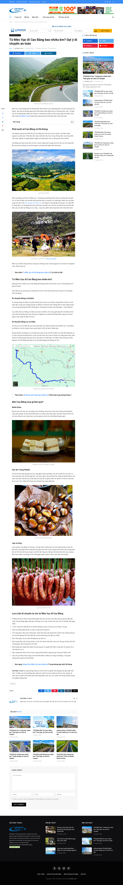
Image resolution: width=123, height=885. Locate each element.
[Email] (3, 130)
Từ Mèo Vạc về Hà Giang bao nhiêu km (37, 272)
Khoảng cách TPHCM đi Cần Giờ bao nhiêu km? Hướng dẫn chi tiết (104, 155)
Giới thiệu (11, 2)
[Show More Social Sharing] (58, 53)
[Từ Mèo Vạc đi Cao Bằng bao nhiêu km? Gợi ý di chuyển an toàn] (43, 79)
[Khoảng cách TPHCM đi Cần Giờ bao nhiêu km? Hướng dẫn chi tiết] (88, 155)
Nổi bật (26, 17)
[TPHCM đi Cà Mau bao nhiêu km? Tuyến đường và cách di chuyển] (20, 746)
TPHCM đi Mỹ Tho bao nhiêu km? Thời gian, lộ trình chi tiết (43, 731)
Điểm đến (35, 17)
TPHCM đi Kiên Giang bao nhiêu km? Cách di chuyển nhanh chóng (65, 756)
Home (10, 22)
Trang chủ (17, 17)
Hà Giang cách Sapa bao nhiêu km (35, 395)
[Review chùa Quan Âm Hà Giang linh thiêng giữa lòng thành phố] (50, 829)
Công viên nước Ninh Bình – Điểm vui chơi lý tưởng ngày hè (66, 849)
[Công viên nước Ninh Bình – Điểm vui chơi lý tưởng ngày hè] (50, 850)
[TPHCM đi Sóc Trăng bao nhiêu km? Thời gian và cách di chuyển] (20, 722)
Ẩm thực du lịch (64, 17)
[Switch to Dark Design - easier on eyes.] (113, 2)
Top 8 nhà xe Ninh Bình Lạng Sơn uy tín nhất (66, 839)
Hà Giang (12, 683)
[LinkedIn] (3, 121)
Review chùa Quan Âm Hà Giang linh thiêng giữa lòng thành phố (65, 829)
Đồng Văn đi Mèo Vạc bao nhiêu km (35, 664)
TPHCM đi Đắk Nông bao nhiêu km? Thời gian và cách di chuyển (43, 756)
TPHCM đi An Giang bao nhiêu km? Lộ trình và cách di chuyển (104, 145)
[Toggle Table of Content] (71, 122)
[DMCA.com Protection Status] (15, 847)
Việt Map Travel (19, 48)
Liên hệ (44, 2)
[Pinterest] (3, 126)
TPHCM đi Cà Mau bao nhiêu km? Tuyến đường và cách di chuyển (18, 756)
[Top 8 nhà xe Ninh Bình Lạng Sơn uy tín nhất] (50, 841)
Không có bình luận (42, 48)
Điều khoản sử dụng (34, 2)
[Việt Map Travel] (17, 10)
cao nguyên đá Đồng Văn (33, 203)
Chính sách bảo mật (22, 2)
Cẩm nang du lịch (48, 17)
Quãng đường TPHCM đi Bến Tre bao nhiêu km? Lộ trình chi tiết (67, 732)
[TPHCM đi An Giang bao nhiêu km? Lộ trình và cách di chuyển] (88, 145)
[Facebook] (3, 113)
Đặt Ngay (105, 31)
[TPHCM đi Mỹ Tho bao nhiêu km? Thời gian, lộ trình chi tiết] (43, 722)
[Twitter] (3, 117)
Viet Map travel (72, 879)
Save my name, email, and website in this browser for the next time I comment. (36, 799)
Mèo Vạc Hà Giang (51, 258)
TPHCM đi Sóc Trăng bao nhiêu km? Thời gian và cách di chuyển (19, 732)
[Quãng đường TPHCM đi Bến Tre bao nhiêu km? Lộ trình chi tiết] (67, 722)
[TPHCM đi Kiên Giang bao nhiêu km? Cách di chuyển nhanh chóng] (67, 746)
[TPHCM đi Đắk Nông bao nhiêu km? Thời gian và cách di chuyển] (43, 746)
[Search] (113, 17)
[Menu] (10, 17)
